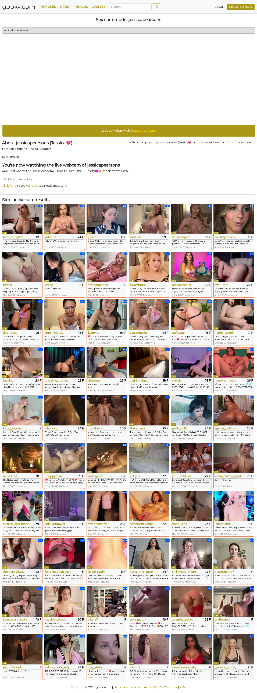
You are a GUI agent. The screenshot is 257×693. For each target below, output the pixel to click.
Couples (98, 6)
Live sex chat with (129, 131)
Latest (65, 6)
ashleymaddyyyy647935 (228, 476)
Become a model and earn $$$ (135, 687)
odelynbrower (55, 524)
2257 (183, 687)
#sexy (30, 179)
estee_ (49, 285)
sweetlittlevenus (141, 524)
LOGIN (219, 6)
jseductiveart (12, 667)
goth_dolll (179, 428)
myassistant (138, 285)
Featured (48, 6)
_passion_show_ (225, 667)
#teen (13, 179)
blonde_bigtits (13, 237)
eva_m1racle (138, 332)
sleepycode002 (14, 571)
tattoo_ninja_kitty (57, 667)
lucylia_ (8, 380)
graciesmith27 (224, 571)
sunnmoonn (138, 619)
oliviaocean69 (181, 285)
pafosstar (178, 332)
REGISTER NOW (240, 6)
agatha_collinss (225, 428)
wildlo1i (135, 667)
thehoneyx (137, 428)
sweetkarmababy (184, 667)
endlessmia (222, 619)
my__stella (95, 667)
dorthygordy (54, 332)
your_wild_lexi (182, 476)
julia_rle (50, 237)
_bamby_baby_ (182, 619)
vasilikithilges (139, 380)
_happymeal (54, 476)
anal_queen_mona (16, 524)
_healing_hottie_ (56, 380)
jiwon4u (93, 332)
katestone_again (141, 571)
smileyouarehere (184, 571)
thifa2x (8, 285)
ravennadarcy (97, 524)
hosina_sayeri (224, 332)
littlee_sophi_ (97, 571)
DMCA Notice (168, 687)
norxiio (176, 380)
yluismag (94, 380)
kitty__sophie (12, 428)
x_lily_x (135, 476)
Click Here (9, 185)
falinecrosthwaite (15, 619)
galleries (32, 185)
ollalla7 (93, 619)
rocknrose (10, 476)
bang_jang (179, 524)
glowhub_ (95, 237)
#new (22, 179)
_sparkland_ (223, 524)
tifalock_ (51, 428)
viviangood (95, 476)
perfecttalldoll (98, 285)
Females (81, 6)
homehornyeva (225, 380)
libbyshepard (181, 237)
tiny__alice (10, 332)
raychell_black (55, 619)
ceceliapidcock (225, 237)
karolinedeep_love (58, 571)
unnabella (95, 428)
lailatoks (135, 237)
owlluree (221, 285)
